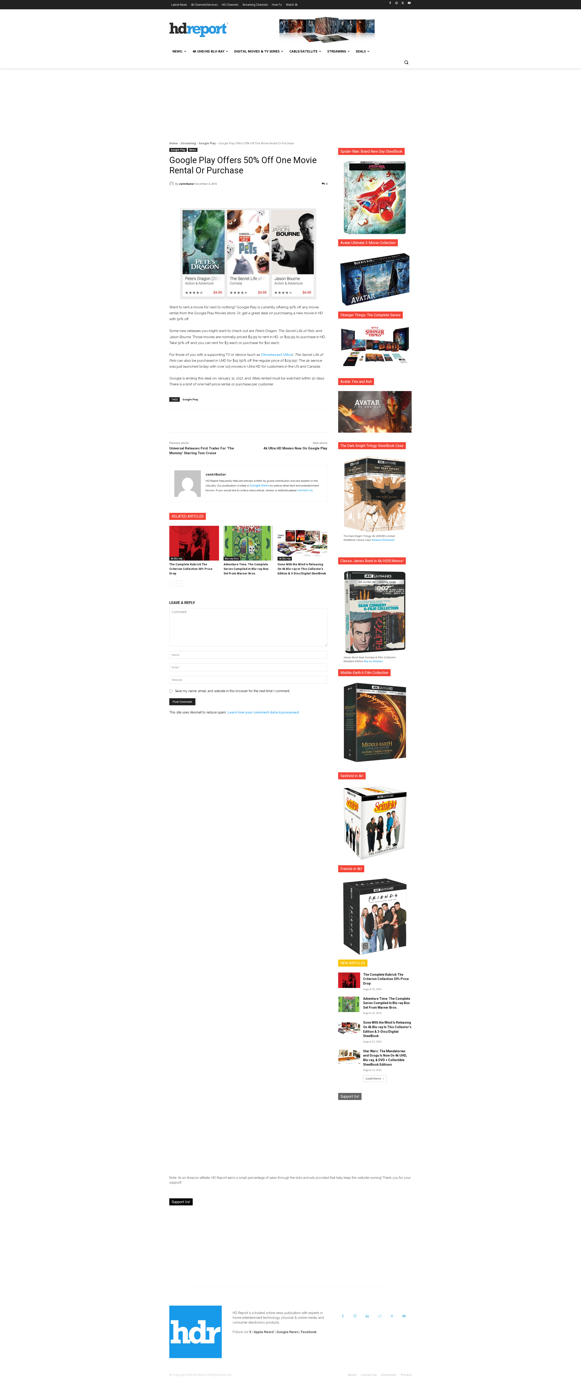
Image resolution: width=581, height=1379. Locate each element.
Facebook (309, 1332)
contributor (186, 183)
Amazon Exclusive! (383, 539)
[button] (406, 62)
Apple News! (264, 1332)
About (352, 1375)
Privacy (406, 1375)
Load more (373, 1078)
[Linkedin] (367, 1316)
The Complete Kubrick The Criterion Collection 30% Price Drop (190, 569)
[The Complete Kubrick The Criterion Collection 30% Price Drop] (194, 543)
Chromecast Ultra (276, 355)
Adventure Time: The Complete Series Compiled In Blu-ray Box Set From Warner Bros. (246, 569)
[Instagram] (396, 3)
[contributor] (172, 184)
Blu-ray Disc (232, 558)
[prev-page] (172, 583)
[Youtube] (409, 3)
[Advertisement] (290, 102)
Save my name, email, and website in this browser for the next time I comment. (232, 691)
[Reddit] (379, 1316)
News (192, 149)
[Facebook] (390, 3)
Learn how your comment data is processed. (263, 712)
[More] (288, 195)
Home (173, 143)
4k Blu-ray (176, 558)
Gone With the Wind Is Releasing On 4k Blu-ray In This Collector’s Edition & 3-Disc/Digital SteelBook (302, 569)
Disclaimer (389, 1375)
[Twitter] (402, 3)
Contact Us (369, 1375)
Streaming (188, 143)
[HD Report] (198, 29)
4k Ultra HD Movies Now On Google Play (295, 448)
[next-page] (179, 583)
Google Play (207, 143)
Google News (259, 485)
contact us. (305, 490)
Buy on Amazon (373, 661)
